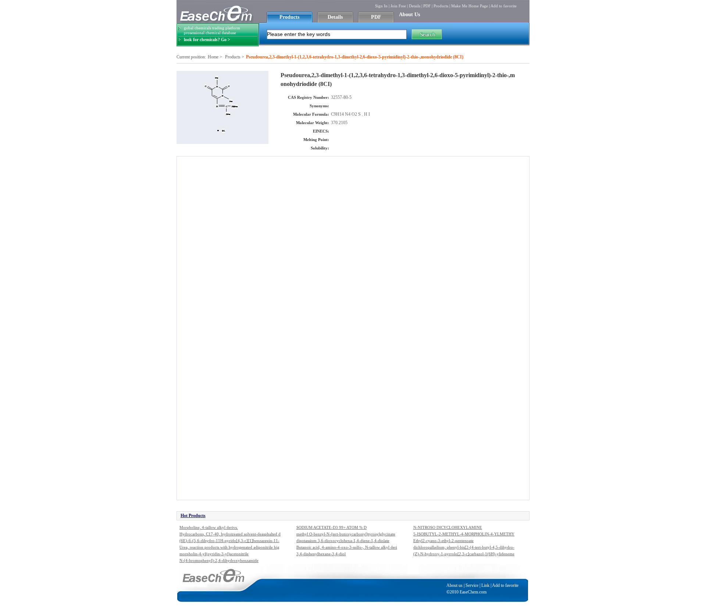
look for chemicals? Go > (207, 39)
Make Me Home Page (469, 6)
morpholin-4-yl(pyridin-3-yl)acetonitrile (214, 554)
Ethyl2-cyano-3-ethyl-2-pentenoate (443, 540)
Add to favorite (504, 6)
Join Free (398, 6)
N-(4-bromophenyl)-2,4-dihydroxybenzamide (218, 560)
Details (414, 6)
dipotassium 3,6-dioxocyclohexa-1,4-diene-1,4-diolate (342, 540)
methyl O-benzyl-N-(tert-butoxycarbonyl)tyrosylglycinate (345, 534)
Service (472, 585)
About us (454, 585)
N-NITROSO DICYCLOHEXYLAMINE (447, 527)
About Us (409, 14)
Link (485, 585)
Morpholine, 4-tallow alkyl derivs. (208, 527)
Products (441, 6)
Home (213, 56)
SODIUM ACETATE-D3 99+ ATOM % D (331, 527)
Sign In (381, 6)
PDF (427, 6)
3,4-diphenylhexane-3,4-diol (321, 554)
